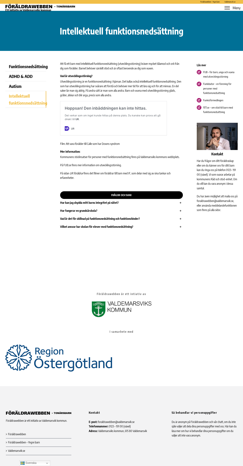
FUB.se (67, 165)
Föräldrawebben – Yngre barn (24, 442)
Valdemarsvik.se (16, 450)
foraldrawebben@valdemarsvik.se (215, 201)
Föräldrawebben (17, 434)
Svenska (30, 462)
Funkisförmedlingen (213, 100)
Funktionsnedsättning (27, 66)
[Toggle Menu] (227, 7)
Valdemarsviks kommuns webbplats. (159, 157)
